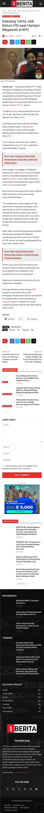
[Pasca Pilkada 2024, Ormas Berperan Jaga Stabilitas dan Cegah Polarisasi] (8, 379)
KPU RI (20, 105)
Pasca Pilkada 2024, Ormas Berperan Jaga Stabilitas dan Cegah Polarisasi (27, 378)
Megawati (26, 127)
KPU (18, 330)
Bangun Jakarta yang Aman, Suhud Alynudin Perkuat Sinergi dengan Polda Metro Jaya (28, 559)
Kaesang (13, 111)
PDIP (34, 87)
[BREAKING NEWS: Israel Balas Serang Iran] (8, 604)
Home (4, 11)
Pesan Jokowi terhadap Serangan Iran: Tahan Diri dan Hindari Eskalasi (27, 625)
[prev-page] (3, 411)
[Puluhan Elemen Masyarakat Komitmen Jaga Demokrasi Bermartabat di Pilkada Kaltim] (8, 672)
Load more (21, 584)
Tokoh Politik (15, 16)
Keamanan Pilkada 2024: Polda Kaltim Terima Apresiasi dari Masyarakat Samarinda (28, 659)
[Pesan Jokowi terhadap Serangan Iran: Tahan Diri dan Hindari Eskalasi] (8, 626)
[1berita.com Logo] (22, 4)
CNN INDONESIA (16, 327)
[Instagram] (13, 789)
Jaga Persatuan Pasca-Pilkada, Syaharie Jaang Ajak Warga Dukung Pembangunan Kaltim (28, 390)
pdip (32, 330)
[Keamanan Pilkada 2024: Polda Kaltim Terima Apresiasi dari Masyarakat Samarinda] (8, 660)
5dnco (12, 36)
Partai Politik (12, 11)
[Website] (30, 789)
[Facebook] (12, 42)
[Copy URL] (33, 42)
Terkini (5, 382)
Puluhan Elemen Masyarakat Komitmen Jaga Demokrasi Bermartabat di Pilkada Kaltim (27, 671)
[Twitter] (17, 42)
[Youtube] (36, 789)
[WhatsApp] (28, 42)
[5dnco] (3, 36)
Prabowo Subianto (10, 302)
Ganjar (13, 179)
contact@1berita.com (21, 772)
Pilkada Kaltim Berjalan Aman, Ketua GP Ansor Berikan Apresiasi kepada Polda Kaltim (28, 402)
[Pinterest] (23, 42)
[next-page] (7, 411)
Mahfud (20, 179)
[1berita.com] (22, 728)
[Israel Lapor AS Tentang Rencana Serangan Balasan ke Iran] (8, 615)
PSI (3, 114)
